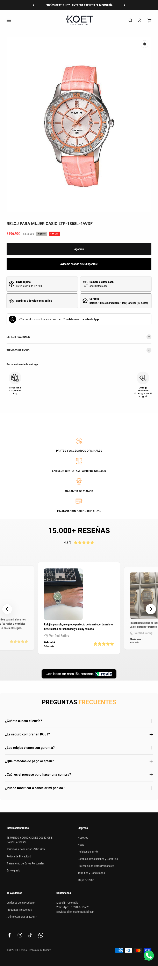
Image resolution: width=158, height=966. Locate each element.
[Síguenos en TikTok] (30, 935)
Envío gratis (13, 870)
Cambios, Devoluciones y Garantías (98, 859)
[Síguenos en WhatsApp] (41, 935)
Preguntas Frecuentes (19, 909)
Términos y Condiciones (91, 873)
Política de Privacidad (19, 856)
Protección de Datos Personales (96, 866)
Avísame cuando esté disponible (79, 264)
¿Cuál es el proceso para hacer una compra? (38, 775)
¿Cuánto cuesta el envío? (23, 721)
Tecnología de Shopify (40, 950)
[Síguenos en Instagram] (20, 935)
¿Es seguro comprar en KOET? (27, 734)
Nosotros (83, 837)
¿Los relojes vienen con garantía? (30, 748)
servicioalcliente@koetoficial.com (75, 911)
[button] (151, 609)
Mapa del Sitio (86, 880)
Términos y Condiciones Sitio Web (26, 849)
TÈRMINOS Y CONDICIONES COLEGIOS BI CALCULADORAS (30, 840)
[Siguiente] (124, 5)
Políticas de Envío (88, 851)
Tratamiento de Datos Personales (25, 863)
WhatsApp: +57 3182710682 (72, 907)
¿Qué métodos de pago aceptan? (29, 761)
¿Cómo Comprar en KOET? (22, 916)
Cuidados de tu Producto (21, 902)
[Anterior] (33, 5)
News (81, 844)
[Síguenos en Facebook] (9, 935)
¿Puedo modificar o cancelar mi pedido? (35, 788)
